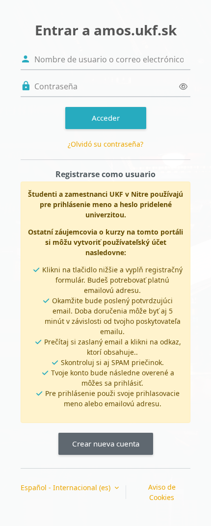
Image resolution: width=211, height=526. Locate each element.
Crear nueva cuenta (105, 443)
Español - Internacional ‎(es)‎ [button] (66, 487)
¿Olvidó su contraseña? (105, 144)
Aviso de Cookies (162, 492)
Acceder (106, 118)
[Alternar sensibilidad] (183, 86)
